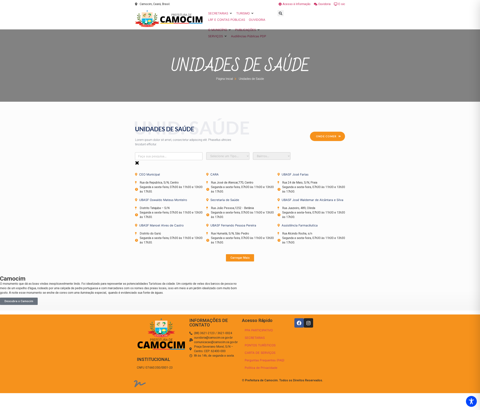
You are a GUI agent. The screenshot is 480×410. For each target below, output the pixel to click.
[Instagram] (308, 323)
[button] (220, 13)
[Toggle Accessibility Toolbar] (471, 401)
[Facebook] (299, 323)
